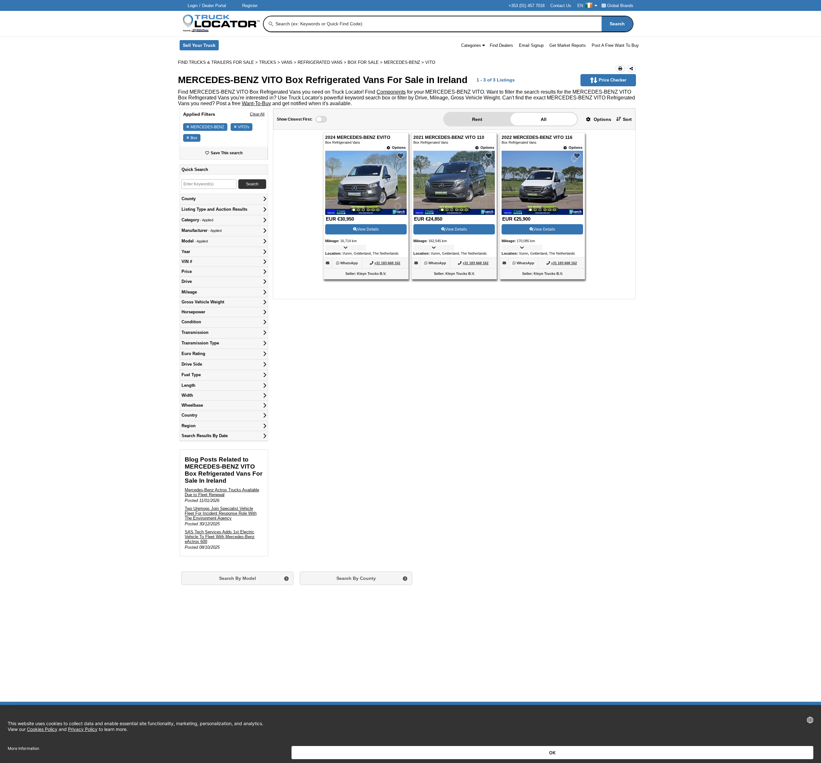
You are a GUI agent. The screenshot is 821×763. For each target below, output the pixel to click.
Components (391, 92)
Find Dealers (501, 45)
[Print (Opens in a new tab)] (620, 68)
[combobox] (453, 23)
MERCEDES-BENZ (207, 127)
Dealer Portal (214, 5)
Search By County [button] (356, 578)
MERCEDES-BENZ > (404, 62)
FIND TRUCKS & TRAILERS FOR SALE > (218, 62)
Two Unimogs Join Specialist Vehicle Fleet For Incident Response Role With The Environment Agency (221, 513)
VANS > (289, 62)
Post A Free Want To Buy (615, 45)
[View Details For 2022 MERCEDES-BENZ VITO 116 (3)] (542, 183)
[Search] (271, 24)
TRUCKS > (270, 62)
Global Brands (620, 5)
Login (193, 5)
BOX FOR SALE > (366, 62)
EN (580, 5)
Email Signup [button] (531, 45)
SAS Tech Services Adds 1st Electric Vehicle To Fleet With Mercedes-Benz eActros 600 (220, 537)
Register (250, 5)
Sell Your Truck (201, 46)
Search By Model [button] (237, 578)
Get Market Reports (567, 45)
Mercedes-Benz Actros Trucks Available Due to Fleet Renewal (222, 492)
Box (193, 138)
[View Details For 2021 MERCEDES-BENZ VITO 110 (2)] (454, 183)
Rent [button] (477, 119)
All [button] (543, 119)
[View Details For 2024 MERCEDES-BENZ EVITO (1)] (366, 183)
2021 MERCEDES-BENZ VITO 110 (448, 137)
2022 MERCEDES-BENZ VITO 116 (537, 137)
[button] (596, 119)
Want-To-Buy (256, 103)
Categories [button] (471, 45)
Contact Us (560, 5)
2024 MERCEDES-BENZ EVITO (357, 137)
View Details (368, 229)
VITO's (243, 127)
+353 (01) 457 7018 (527, 5)
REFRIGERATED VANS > (323, 62)
